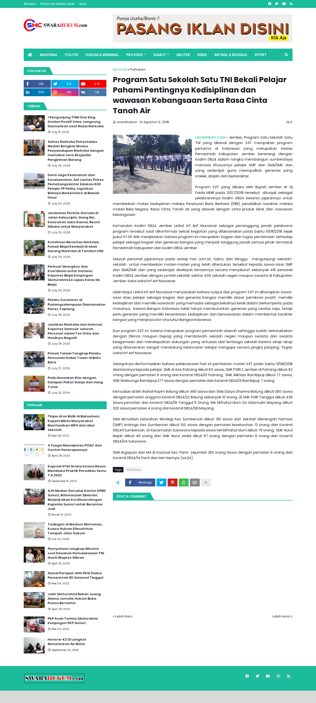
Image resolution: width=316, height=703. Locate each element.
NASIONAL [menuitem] (49, 54)
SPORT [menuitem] (260, 54)
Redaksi (30, 4)
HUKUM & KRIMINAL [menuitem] (102, 54)
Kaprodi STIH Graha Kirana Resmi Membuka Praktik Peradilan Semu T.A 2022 (77, 471)
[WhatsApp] (184, 482)
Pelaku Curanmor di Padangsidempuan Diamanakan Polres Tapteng (76, 304)
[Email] (195, 482)
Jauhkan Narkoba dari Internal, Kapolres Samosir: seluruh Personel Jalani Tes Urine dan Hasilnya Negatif (75, 331)
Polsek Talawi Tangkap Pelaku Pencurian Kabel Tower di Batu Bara (74, 358)
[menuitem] (30, 55)
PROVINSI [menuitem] (134, 54)
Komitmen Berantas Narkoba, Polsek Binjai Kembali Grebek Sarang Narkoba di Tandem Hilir (76, 246)
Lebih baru (123, 616)
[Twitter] (161, 482)
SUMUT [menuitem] (159, 54)
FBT (84, 696)
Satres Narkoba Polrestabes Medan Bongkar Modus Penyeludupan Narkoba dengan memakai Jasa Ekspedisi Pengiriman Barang (76, 151)
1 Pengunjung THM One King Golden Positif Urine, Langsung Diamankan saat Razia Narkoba (76, 122)
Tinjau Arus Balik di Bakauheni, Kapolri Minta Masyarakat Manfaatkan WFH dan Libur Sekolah (74, 423)
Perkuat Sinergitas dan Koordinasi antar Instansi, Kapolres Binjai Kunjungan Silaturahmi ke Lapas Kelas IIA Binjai (74, 275)
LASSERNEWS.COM (210, 137)
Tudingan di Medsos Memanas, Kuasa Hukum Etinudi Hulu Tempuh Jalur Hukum (75, 529)
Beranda (120, 69)
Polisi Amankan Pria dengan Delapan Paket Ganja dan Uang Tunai (75, 382)
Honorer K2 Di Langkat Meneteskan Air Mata (67, 641)
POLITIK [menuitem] (71, 54)
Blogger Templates (58, 696)
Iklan (82, 4)
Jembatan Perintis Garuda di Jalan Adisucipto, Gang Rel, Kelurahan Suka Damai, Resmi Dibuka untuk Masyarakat (74, 220)
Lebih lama (281, 616)
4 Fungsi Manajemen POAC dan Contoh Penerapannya (75, 447)
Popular (34, 405)
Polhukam (138, 69)
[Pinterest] (173, 482)
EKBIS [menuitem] (202, 54)
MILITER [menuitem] (183, 54)
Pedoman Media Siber (57, 4)
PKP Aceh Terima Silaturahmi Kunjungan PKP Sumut (73, 620)
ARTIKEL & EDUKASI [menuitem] (230, 54)
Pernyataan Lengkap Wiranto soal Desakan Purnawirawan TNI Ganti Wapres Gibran (76, 553)
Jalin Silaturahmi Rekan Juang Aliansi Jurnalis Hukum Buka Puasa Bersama (74, 598)
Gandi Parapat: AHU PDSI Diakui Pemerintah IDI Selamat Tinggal (75, 575)
